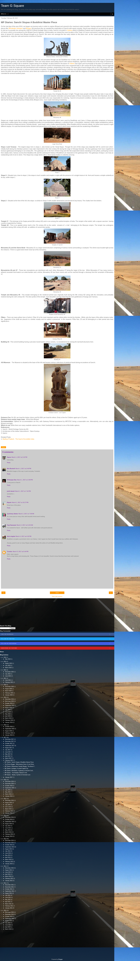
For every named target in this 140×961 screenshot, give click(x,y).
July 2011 (8, 895)
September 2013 (10, 847)
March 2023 (8, 667)
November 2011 (9, 887)
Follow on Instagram (8, 643)
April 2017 (8, 756)
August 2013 (8, 849)
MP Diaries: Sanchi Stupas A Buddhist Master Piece (19, 762)
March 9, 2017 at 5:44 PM (20, 551)
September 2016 (10, 787)
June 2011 (8, 897)
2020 (5, 684)
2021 (5, 678)
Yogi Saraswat (11, 525)
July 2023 (8, 665)
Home (57, 592)
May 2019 (8, 714)
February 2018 (9, 733)
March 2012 (8, 876)
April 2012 (8, 874)
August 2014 (8, 823)
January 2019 (9, 722)
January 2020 (9, 695)
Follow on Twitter (7, 638)
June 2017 (8, 752)
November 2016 (9, 783)
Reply (8, 462)
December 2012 (9, 868)
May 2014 (8, 830)
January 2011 (9, 908)
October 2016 (9, 785)
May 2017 (8, 754)
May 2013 (8, 855)
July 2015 (8, 804)
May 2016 (8, 792)
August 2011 (8, 893)
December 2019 (9, 699)
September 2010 (10, 918)
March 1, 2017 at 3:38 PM (25, 480)
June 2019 (8, 712)
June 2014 (8, 828)
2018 (5, 725)
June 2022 (8, 676)
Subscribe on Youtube (9, 648)
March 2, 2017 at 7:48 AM (26, 513)
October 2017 (9, 743)
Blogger (60, 959)
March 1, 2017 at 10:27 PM (20, 502)
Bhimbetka (12, 28)
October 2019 (9, 703)
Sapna (9, 457)
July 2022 (8, 674)
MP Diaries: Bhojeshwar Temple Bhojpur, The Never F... (20, 766)
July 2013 (8, 851)
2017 (5, 737)
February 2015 (9, 811)
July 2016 (8, 790)
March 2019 (8, 718)
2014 (5, 815)
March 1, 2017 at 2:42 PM (19, 457)
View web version (57, 596)
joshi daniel (11, 491)
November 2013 (9, 842)
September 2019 (10, 705)
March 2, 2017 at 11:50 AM (25, 525)
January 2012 (9, 880)
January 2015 (9, 813)
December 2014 (9, 817)
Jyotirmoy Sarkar (12, 513)
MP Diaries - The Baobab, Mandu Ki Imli (16, 772)
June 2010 (8, 925)
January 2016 (9, 796)
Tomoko (9, 551)
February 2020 (9, 693)
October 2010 (9, 916)
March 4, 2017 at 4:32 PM (23, 536)
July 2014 (8, 825)
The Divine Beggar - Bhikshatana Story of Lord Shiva (19, 764)
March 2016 (8, 794)
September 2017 (10, 745)
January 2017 (9, 777)
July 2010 (8, 922)
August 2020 (8, 688)
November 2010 (9, 914)
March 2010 (8, 929)
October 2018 (9, 726)
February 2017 (9, 760)
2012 (5, 866)
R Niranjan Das (12, 480)
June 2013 (8, 853)
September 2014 (10, 821)
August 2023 (8, 663)
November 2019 (9, 701)
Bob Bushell (11, 468)
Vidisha (69, 30)
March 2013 (8, 859)
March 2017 (8, 758)
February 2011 (9, 906)
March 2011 (8, 903)
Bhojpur (28, 28)
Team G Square (12, 5)
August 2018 (8, 731)
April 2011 (8, 901)
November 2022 (9, 671)
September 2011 (9, 891)
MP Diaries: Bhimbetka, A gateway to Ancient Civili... (19, 770)
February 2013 (9, 861)
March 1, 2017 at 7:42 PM (23, 491)
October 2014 (9, 819)
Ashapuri (20, 28)
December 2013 (9, 840)
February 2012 (9, 878)
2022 (5, 670)
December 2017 (9, 739)
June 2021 (8, 680)
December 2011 (9, 884)
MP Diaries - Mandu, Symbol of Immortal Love (17, 774)
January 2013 (9, 863)
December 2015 (9, 800)
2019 (5, 697)
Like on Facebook (7, 634)
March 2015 (8, 809)
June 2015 (8, 806)
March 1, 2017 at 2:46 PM (23, 468)
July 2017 (8, 749)
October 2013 (9, 844)
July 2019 (8, 709)
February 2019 (9, 720)
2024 (5, 657)
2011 (5, 883)
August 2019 (8, 707)
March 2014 (8, 832)
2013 (5, 838)
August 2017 (8, 747)
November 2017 (9, 741)
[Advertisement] (57, 611)
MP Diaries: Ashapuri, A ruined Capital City (16, 768)
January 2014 (9, 836)
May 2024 (8, 659)
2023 (5, 661)
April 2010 (8, 927)
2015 (5, 798)
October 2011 (9, 889)
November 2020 (9, 686)
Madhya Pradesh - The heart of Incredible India (19, 439)
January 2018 (9, 735)
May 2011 (8, 899)
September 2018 (10, 728)
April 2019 (8, 716)
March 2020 (8, 690)
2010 (5, 910)
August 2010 (8, 920)
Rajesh (9, 502)
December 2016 (9, 781)
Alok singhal (11, 536)
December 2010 (9, 912)
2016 (5, 779)
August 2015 (8, 802)
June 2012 (8, 872)
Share (3, 447)
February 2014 (9, 834)
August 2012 (8, 870)
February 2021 (9, 682)
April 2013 (8, 857)
